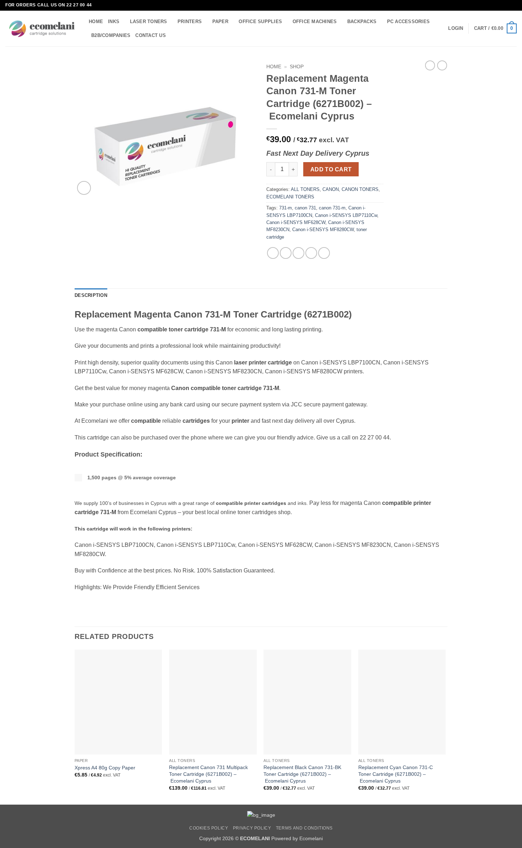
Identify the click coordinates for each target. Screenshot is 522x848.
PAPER (220, 21)
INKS (113, 21)
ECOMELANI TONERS (290, 196)
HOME (96, 21)
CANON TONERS (360, 189)
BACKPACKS (361, 21)
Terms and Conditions (304, 828)
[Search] (173, 35)
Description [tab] (91, 295)
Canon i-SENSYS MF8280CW (323, 229)
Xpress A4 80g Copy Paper (105, 767)
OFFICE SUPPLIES (260, 21)
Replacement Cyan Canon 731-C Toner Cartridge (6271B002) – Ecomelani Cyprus (395, 773)
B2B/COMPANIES (110, 35)
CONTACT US (150, 35)
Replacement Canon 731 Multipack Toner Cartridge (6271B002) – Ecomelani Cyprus (208, 773)
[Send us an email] (513, 5)
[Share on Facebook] (273, 253)
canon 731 (305, 207)
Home (273, 66)
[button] (455, 28)
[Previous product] (442, 65)
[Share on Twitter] (286, 253)
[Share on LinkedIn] (324, 253)
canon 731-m (332, 207)
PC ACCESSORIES (408, 21)
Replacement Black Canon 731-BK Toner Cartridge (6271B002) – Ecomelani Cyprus (302, 773)
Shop (297, 66)
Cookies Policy (208, 828)
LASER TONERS (148, 21)
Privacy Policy (252, 828)
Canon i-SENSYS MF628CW (295, 222)
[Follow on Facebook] (506, 5)
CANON (330, 189)
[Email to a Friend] (298, 253)
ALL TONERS (305, 189)
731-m (285, 207)
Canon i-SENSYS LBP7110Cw (346, 215)
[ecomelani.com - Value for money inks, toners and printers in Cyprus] (41, 28)
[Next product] (430, 65)
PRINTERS (190, 21)
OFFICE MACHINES (315, 21)
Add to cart (331, 169)
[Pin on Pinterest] (311, 253)
